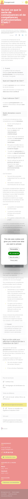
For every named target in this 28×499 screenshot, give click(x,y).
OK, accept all (14, 253)
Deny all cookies (14, 257)
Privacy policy (14, 260)
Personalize (14, 249)
